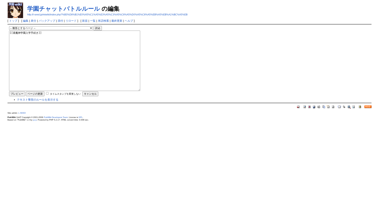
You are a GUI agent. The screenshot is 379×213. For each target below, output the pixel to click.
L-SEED (22, 113)
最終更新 (116, 20)
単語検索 (103, 20)
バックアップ (47, 20)
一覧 (93, 20)
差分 (33, 20)
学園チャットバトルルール (63, 8)
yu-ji (35, 120)
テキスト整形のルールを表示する (37, 99)
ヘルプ (129, 20)
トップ (13, 20)
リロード (71, 20)
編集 (25, 20)
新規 (85, 20)
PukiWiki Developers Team (56, 117)
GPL (81, 117)
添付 (60, 20)
